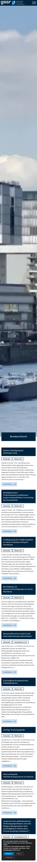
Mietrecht (18, 459)
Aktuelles (6, 459)
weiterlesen (7, 484)
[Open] (34, 3)
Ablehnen (19, 853)
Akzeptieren (8, 853)
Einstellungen (7, 850)
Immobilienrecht (20, 642)
